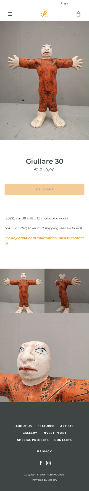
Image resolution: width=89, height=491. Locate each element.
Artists (67, 426)
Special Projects (33, 440)
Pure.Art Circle (56, 474)
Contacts (63, 440)
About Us (24, 426)
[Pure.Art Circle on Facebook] (40, 463)
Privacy (44, 451)
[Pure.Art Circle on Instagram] (48, 463)
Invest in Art (54, 433)
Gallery (30, 433)
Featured (46, 426)
